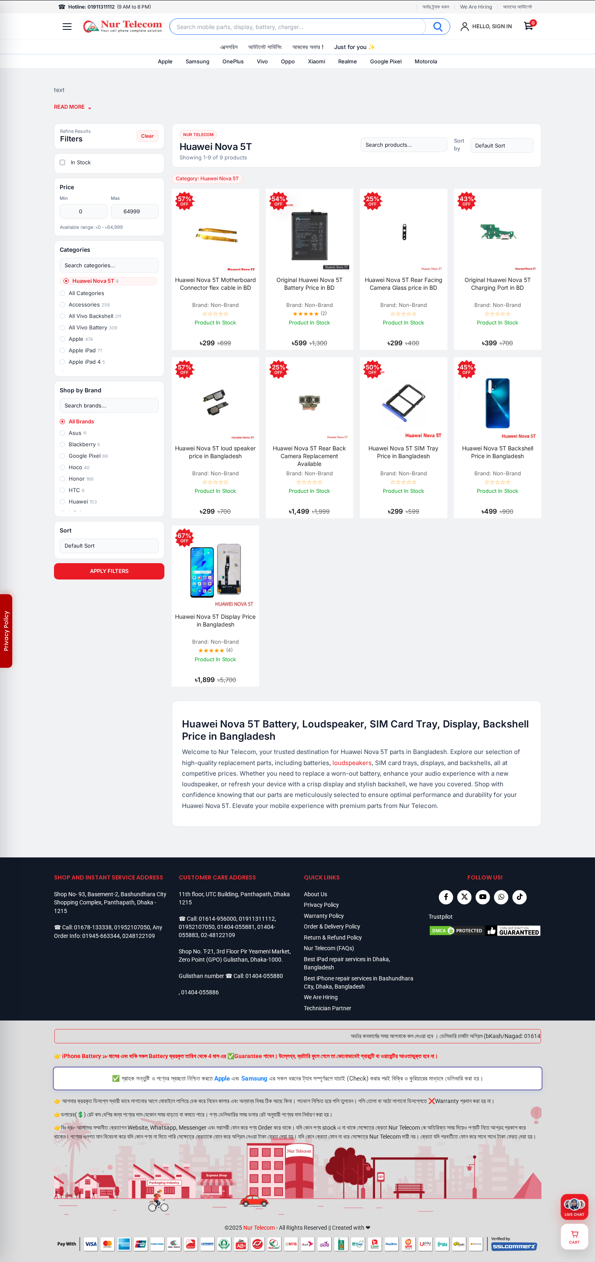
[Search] (438, 26)
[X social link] (464, 897)
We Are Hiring (476, 6)
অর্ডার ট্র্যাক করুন (435, 6)
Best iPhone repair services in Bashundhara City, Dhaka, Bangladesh (358, 982)
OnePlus (233, 61)
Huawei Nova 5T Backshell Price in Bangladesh (497, 452)
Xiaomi (316, 61)
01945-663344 (101, 936)
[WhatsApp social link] (501, 897)
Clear (147, 136)
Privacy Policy (321, 905)
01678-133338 (93, 927)
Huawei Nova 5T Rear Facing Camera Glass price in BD (403, 283)
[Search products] (404, 144)
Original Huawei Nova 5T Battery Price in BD (309, 283)
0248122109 (138, 936)
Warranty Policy (324, 916)
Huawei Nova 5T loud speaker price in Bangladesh (215, 452)
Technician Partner (327, 1008)
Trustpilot (441, 916)
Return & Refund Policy (333, 937)
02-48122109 (218, 935)
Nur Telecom (259, 1227)
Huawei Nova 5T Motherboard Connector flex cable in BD (215, 283)
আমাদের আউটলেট (517, 6)
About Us (315, 894)
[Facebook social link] (446, 897)
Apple (165, 61)
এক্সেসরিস (229, 46)
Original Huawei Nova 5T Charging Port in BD (498, 283)
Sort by (459, 144)
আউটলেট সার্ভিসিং (265, 46)
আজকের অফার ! (307, 46)
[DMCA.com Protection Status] (457, 930)
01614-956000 (217, 918)
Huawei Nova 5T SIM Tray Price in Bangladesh (403, 452)
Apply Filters (109, 571)
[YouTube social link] (483, 897)
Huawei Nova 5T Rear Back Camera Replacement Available (309, 456)
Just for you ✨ (354, 46)
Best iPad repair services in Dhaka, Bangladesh (347, 963)
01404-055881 (236, 927)
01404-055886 (200, 992)
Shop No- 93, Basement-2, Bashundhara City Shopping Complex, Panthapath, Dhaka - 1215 (110, 902)
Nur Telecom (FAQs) (329, 948)
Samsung (197, 61)
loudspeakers (352, 763)
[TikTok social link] (519, 897)
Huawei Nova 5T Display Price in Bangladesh (215, 620)
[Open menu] (67, 27)
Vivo (262, 61)
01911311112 (257, 918)
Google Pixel (386, 61)
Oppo (288, 61)
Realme (347, 61)
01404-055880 (264, 976)
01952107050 (132, 927)
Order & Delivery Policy (332, 926)
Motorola (426, 61)
